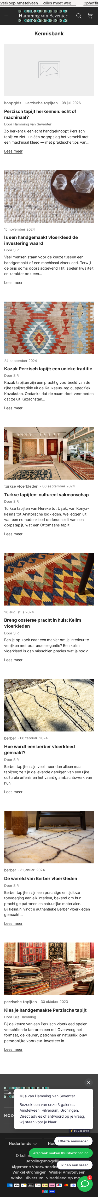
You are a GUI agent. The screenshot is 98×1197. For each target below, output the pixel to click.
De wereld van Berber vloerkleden (40, 878)
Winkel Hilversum (27, 1178)
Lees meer (13, 151)
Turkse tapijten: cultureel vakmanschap (46, 494)
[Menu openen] (7, 16)
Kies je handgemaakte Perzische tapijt (45, 1010)
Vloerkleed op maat (65, 1178)
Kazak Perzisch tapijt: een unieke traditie (48, 368)
